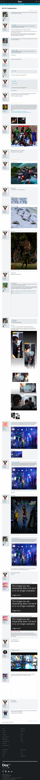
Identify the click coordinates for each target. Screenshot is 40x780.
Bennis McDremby (4, 428)
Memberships (23, 730)
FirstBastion (5, 679)
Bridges (22, 741)
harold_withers (5, 715)
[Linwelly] (6, 14)
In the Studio (4, 751)
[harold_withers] (6, 712)
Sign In (3, 722)
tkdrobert (4, 28)
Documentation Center (5, 741)
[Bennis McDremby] (6, 424)
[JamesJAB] (6, 285)
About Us (22, 734)
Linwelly (4, 17)
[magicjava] (6, 585)
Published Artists (23, 756)
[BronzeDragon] (6, 107)
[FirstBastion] (6, 676)
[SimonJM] (6, 71)
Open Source (4, 743)
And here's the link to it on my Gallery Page (28, 292)
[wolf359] (6, 652)
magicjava (4, 588)
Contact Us (4, 730)
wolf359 (4, 655)
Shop (21, 751)
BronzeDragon (5, 110)
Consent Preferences (5, 745)
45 (36, 10)
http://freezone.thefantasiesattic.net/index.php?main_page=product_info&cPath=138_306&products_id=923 (21, 112)
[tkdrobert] (6, 25)
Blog (21, 732)
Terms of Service (11, 777)
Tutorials (3, 732)
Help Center (4, 734)
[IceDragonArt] (6, 40)
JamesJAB (4, 288)
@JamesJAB (13, 326)
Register (7, 722)
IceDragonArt (5, 43)
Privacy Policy (17, 777)
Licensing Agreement (5, 777)
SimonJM (4, 73)
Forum (3, 756)
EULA (20, 777)
